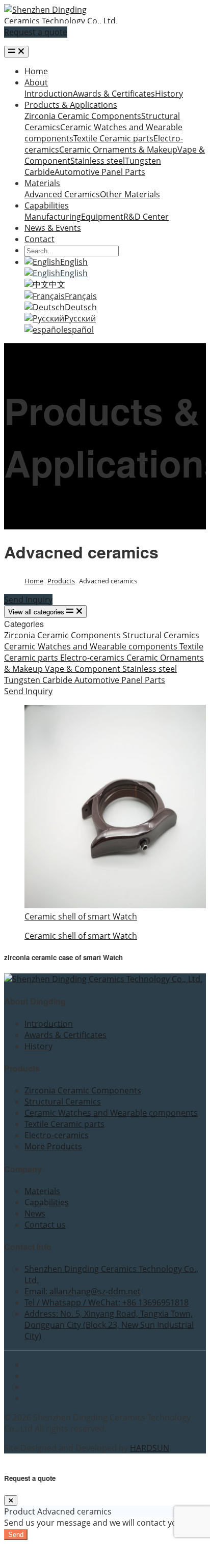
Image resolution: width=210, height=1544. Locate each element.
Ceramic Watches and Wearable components (91, 646)
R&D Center (146, 216)
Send (15, 1534)
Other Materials (130, 194)
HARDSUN (149, 1447)
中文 (57, 284)
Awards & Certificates (114, 93)
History (169, 93)
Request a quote (35, 32)
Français (81, 296)
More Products (53, 1146)
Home (36, 71)
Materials (42, 183)
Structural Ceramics (161, 635)
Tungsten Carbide (39, 680)
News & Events (52, 227)
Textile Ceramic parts (113, 138)
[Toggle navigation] (16, 51)
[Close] (10, 1500)
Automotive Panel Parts (100, 171)
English (74, 262)
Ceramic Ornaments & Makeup (118, 149)
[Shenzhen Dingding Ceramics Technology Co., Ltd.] (61, 20)
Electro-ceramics (93, 657)
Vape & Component (83, 668)
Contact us (45, 1224)
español (78, 329)
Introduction (48, 93)
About (36, 82)
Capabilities (46, 205)
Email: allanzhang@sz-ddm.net (82, 1291)
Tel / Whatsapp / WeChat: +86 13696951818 (106, 1302)
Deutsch (81, 307)
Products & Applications (70, 104)
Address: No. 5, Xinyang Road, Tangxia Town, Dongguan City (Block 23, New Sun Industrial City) (109, 1325)
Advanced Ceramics (62, 194)
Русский (80, 318)
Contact (39, 239)
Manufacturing (52, 216)
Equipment (102, 216)
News (34, 1213)
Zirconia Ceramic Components (82, 116)
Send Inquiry (28, 599)
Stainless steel (97, 160)
